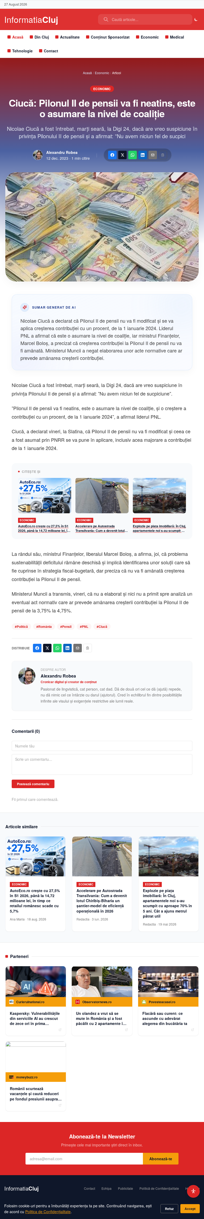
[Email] (152, 155)
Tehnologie (22, 50)
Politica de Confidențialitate (48, 1211)
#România (44, 626)
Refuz (169, 1208)
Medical (177, 37)
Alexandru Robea (62, 152)
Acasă (17, 37)
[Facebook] (112, 155)
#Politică (21, 626)
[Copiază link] (163, 155)
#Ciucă (102, 626)
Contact (51, 50)
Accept (190, 1208)
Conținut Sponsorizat (110, 37)
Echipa (106, 1188)
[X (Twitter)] (122, 155)
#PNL (84, 626)
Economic (150, 37)
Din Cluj (42, 37)
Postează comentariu (33, 783)
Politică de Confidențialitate (159, 1188)
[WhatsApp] (132, 155)
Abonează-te (160, 1158)
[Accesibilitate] (193, 1191)
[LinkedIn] (142, 155)
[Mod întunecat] (196, 19)
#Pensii (65, 626)
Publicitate (125, 1188)
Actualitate (70, 37)
